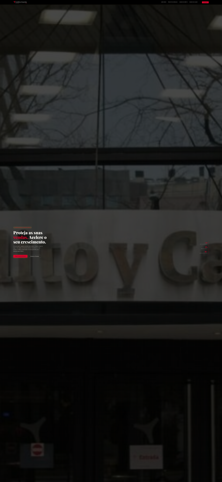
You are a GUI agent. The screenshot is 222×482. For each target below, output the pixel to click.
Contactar (205, 2)
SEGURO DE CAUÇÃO (193, 2)
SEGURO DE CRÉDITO (184, 2)
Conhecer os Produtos (34, 256)
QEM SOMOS (163, 2)
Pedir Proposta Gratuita (20, 256)
